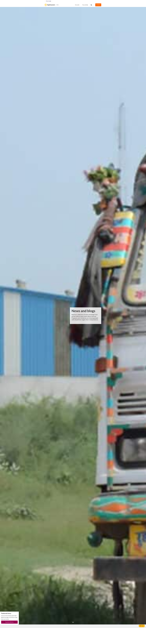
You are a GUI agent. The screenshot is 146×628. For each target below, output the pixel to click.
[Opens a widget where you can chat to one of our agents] (142, 626)
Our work (77, 4)
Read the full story (9, 622)
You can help (85, 4)
